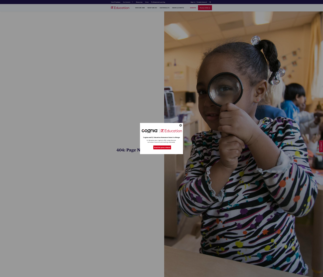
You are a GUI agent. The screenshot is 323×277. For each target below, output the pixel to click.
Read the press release (162, 147)
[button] (161, 137)
